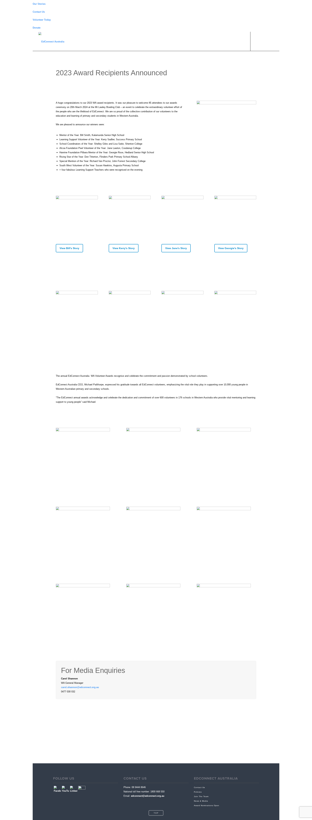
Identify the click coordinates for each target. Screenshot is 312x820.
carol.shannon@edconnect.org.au (80, 687)
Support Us (238, 41)
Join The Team (201, 796)
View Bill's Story (69, 248)
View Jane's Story (176, 248)
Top (156, 813)
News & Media (201, 801)
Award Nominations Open (206, 805)
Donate (36, 27)
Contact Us (39, 11)
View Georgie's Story (231, 248)
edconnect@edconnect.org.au (147, 796)
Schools (202, 41)
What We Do (163, 41)
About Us (219, 41)
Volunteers (183, 41)
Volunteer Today (42, 19)
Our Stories (39, 4)
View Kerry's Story (123, 248)
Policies (198, 792)
